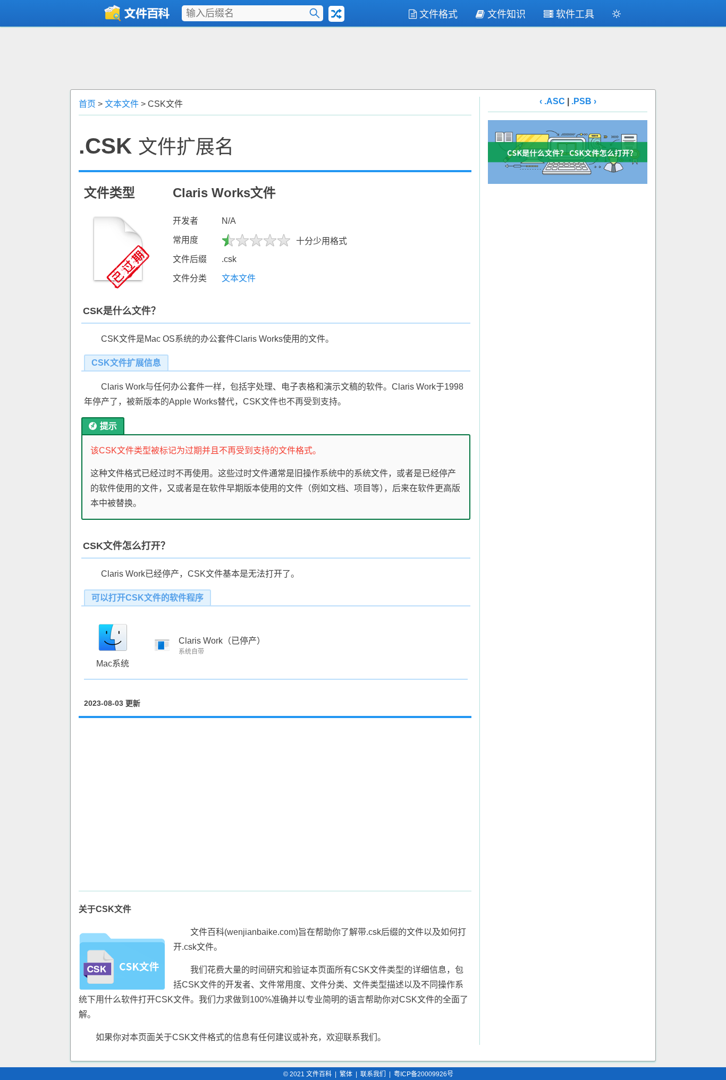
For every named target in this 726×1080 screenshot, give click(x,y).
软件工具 (575, 14)
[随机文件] (336, 14)
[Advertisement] (363, 57)
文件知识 (506, 14)
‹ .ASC (552, 101)
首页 (87, 103)
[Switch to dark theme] (616, 16)
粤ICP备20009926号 (423, 1074)
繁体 (346, 1074)
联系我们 (373, 1074)
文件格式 (438, 14)
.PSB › (583, 101)
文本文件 (122, 103)
